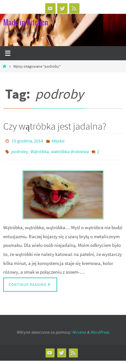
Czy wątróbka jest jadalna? (54, 126)
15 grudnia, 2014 (27, 140)
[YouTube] (50, 8)
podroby (19, 150)
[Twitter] (62, 8)
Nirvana (79, 329)
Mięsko (58, 140)
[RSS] (74, 8)
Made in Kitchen (25, 23)
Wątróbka (39, 150)
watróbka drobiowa (70, 150)
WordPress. (100, 329)
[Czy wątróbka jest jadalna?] (63, 191)
